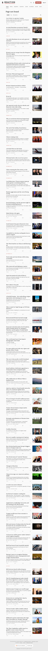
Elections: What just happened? (15, 74)
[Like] (7, 355)
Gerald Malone (14, 354)
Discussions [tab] (15, 14)
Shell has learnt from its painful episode (17, 545)
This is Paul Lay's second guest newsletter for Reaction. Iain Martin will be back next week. (18, 268)
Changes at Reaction (12, 466)
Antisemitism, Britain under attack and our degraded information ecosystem (18, 63)
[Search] (31, 2)
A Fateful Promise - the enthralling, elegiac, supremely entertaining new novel (18, 297)
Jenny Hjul (15, 540)
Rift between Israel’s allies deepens (16, 569)
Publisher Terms (35, 641)
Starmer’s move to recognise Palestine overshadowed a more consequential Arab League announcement (18, 556)
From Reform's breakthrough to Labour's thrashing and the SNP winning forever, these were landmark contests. (18, 76)
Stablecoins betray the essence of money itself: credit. (17, 381)
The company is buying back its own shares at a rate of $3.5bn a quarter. (17, 547)
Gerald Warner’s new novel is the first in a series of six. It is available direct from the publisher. (18, 300)
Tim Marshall (15, 561)
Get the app (29, 645)
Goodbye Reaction (11, 429)
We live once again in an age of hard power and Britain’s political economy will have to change (17, 130)
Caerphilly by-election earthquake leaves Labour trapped (18, 233)
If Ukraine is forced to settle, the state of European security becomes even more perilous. (18, 195)
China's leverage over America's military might (17, 474)
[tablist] (12, 15)
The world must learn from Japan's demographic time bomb (16, 339)
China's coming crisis (12, 137)
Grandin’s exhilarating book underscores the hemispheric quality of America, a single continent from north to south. (18, 392)
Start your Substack (21, 645)
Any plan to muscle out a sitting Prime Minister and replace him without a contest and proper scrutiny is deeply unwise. (18, 29)
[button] (7, 6)
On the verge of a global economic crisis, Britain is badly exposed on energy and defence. (17, 109)
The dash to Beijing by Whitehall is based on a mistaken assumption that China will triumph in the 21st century (17, 139)
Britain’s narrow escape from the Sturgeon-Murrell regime (18, 53)
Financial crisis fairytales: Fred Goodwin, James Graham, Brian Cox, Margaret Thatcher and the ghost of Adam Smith (17, 328)
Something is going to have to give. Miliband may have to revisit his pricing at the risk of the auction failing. (18, 621)
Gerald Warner (15, 424)
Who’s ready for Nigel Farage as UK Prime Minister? (18, 307)
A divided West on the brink (14, 148)
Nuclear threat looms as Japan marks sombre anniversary (16, 408)
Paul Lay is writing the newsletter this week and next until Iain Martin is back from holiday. (17, 278)
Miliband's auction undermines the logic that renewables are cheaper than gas (17, 618)
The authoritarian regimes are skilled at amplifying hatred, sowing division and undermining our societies (18, 67)
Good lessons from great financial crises (17, 224)
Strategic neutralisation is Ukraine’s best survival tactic (17, 419)
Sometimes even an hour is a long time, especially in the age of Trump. (18, 487)
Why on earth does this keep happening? (17, 118)
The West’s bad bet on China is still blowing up (18, 244)
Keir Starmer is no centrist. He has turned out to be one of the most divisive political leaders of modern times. (18, 459)
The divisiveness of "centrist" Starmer (16, 457)
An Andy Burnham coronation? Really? (17, 27)
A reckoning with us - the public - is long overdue (16, 87)
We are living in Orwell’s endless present (17, 398)
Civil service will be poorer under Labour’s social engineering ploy (18, 535)
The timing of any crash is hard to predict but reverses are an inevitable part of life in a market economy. (18, 226)
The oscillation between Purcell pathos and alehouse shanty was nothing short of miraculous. (18, 528)
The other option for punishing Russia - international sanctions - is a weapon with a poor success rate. (16, 422)
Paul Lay (14, 270)
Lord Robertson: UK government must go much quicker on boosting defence (17, 182)
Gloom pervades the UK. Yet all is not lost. (14, 260)
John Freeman (13, 393)
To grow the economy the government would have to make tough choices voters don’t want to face (18, 237)
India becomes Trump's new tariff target (17, 589)
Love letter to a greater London (15, 18)
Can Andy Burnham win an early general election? (17, 40)
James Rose (13, 363)
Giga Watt (13, 623)
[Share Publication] (33, 2)
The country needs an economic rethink (14, 214)
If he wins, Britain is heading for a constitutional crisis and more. (18, 311)
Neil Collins (13, 549)
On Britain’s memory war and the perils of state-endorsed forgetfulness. (17, 401)
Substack (18, 648)
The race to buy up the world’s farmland (17, 359)
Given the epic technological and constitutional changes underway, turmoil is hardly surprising (17, 121)
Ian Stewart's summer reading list (15, 493)
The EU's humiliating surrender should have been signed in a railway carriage (17, 579)
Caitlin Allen (13, 343)
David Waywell (15, 603)
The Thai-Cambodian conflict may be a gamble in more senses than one (17, 629)
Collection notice (29, 642)
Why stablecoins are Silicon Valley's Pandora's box (16, 379)
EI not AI (8, 96)
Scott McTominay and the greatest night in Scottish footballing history (18, 203)
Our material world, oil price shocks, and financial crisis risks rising (17, 106)
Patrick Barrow (14, 402)
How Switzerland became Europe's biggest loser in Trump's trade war (18, 447)
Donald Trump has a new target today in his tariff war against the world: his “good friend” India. (18, 591)
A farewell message (10, 342)
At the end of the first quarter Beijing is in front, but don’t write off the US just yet (17, 172)
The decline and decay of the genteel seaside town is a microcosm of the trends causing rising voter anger (17, 320)
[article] (24, 21)
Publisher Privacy (27, 641)
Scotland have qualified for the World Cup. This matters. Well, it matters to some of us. (18, 206)
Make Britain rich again (13, 213)
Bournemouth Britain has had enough (16, 317)
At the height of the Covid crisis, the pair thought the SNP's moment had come (18, 56)
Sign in (44, 2)
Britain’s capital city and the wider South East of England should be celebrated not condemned (17, 20)
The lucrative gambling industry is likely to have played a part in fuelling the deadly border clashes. (18, 632)
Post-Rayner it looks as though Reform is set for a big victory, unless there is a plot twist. (18, 287)
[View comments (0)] (15, 24)
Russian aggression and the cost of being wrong (17, 192)
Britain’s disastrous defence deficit (16, 85)
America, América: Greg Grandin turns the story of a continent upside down (18, 388)
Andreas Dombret (26, 383)
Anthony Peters (14, 441)
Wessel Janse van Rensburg (16, 383)
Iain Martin (13, 22)
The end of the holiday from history (16, 128)
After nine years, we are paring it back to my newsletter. (17, 467)
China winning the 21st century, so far (16, 169)
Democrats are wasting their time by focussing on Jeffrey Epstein (16, 598)
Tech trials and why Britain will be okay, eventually (17, 257)
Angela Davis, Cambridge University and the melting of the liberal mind (17, 503)
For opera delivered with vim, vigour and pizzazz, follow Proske (17, 349)
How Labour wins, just (12, 284)
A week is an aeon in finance (14, 484)
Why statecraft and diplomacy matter (16, 266)
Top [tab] (11, 14)
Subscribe (38, 2)
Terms (24, 642)
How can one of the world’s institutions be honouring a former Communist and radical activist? (17, 506)
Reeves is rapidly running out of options (17, 437)
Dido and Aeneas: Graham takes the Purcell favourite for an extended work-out (18, 524)
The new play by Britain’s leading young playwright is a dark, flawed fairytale (18, 332)
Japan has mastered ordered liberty (16, 275)
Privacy (21, 642)
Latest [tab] (8, 14)
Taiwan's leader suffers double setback (17, 608)
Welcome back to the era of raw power (17, 158)
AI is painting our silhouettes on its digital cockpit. (16, 430)
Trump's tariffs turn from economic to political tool (17, 514)
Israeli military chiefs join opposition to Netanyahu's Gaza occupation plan (17, 368)
